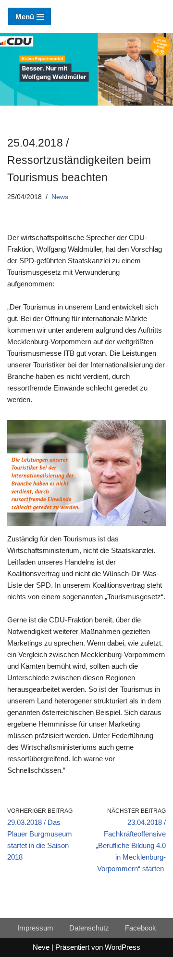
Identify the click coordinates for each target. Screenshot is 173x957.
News (59, 197)
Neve (41, 947)
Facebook (140, 928)
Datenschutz (89, 928)
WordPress (122, 947)
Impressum (35, 928)
